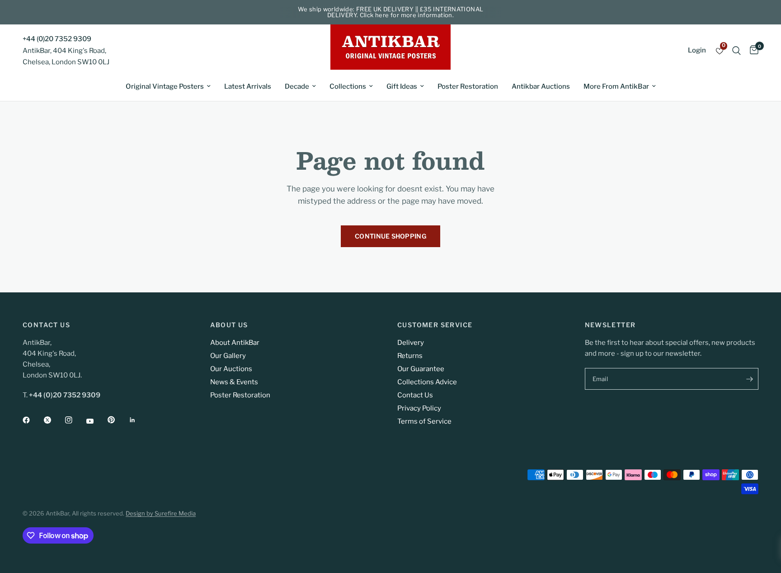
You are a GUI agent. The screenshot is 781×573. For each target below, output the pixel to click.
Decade (297, 86)
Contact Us (415, 395)
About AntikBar (234, 343)
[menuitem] (168, 86)
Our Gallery (228, 356)
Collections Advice (427, 382)
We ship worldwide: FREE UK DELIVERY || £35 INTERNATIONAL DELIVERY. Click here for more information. (391, 12)
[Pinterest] (117, 420)
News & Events (234, 382)
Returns (410, 356)
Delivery (410, 343)
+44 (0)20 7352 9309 (57, 39)
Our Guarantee (420, 369)
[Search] (736, 50)
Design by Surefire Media (161, 513)
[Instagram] (75, 420)
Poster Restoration (468, 86)
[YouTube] (96, 421)
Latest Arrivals (247, 86)
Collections (347, 86)
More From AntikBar (616, 86)
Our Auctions (231, 369)
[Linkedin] (139, 420)
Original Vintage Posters (165, 86)
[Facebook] (32, 420)
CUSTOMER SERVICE (434, 325)
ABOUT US (229, 325)
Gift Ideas (401, 86)
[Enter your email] (749, 379)
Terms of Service (424, 421)
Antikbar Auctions (541, 86)
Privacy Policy (419, 408)
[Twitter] (54, 420)
